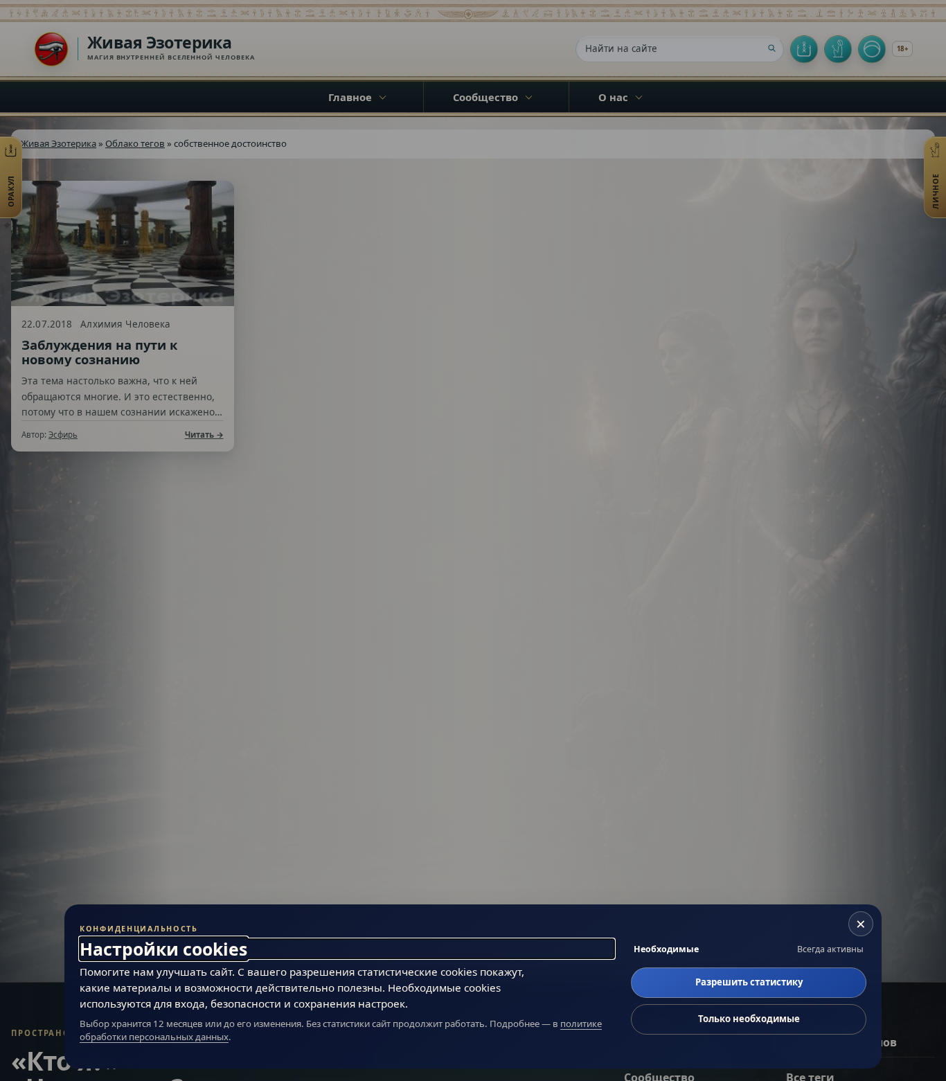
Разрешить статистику (749, 982)
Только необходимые (749, 1018)
